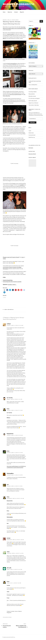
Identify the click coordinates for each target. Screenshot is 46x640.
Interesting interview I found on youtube (12, 281)
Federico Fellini (20, 88)
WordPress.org (32, 137)
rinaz (17, 19)
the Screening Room (12, 63)
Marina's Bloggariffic (18, 4)
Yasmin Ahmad (10, 34)
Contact (16, 12)
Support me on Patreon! (33, 102)
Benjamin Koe (10, 433)
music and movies (9, 309)
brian (8, 451)
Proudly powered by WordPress (9, 637)
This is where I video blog (34, 105)
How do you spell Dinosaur (15, 94)
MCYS (4, 38)
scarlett (22, 184)
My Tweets (31, 147)
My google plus (32, 93)
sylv (8, 484)
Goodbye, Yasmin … (12, 284)
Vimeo (4, 258)
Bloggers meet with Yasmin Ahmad (11, 257)
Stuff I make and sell (33, 100)
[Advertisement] (32, 163)
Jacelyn (8, 538)
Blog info (22, 12)
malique (9, 323)
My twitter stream (32, 96)
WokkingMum (10, 473)
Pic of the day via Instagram (34, 98)
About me (10, 12)
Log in (30, 130)
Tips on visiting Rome (33, 84)
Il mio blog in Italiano (33, 91)
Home (4, 12)
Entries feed (31, 132)
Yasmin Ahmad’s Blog (7, 280)
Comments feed (32, 135)
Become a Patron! (32, 153)
